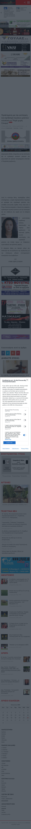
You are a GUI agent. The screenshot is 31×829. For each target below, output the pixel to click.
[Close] (27, 380)
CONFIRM (9, 442)
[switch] (24, 414)
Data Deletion (6, 448)
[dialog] (15, 414)
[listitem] (15, 410)
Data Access (15, 448)
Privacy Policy (24, 448)
